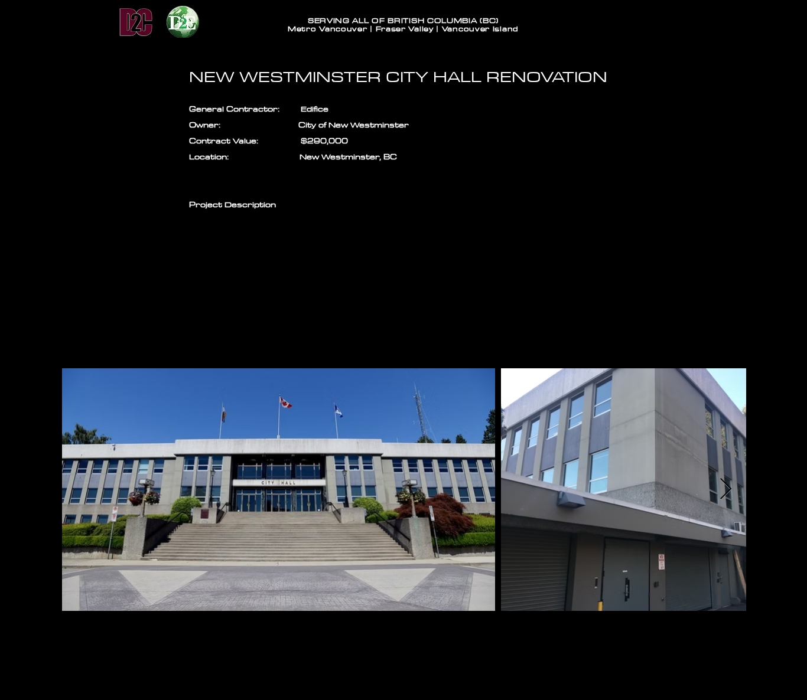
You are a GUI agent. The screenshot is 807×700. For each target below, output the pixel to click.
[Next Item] (726, 489)
